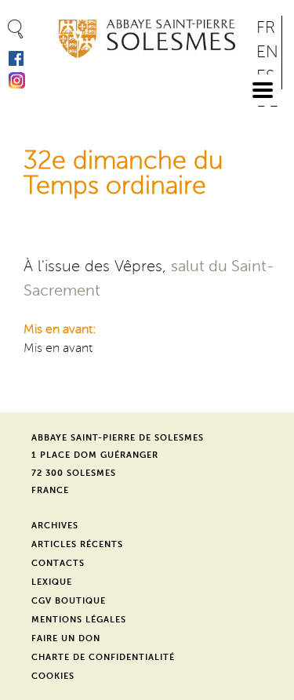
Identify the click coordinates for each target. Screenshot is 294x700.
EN (267, 52)
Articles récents (77, 544)
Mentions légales (78, 620)
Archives (54, 525)
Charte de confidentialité (103, 657)
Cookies (52, 676)
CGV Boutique (68, 601)
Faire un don (65, 638)
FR (265, 28)
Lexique (51, 582)
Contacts (58, 563)
